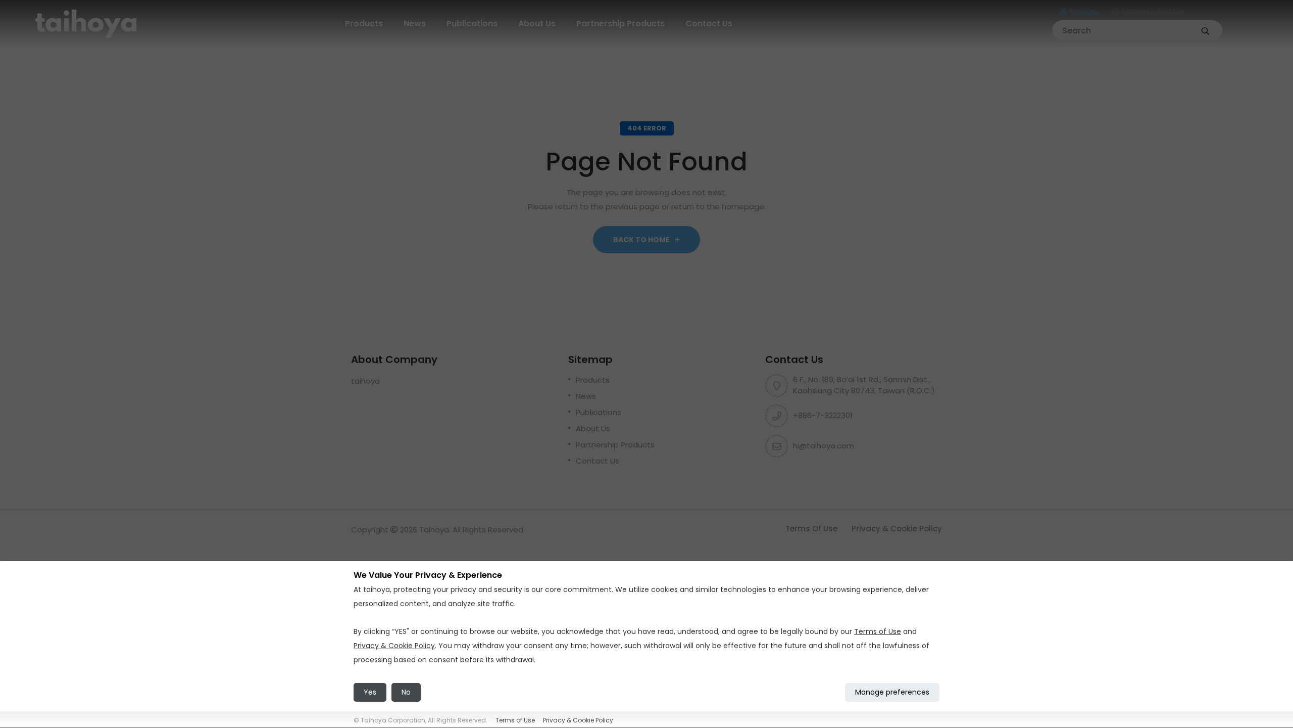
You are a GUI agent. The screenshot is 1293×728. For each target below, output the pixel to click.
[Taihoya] (85, 23)
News (415, 23)
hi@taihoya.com (823, 445)
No (406, 692)
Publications (472, 23)
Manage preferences (892, 692)
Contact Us (708, 23)
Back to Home (642, 240)
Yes (370, 692)
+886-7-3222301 (823, 415)
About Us (537, 23)
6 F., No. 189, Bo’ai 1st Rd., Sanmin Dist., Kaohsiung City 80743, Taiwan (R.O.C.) (864, 385)
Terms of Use (811, 528)
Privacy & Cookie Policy (897, 528)
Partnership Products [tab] (1153, 11)
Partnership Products (620, 23)
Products (364, 23)
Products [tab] (1083, 11)
